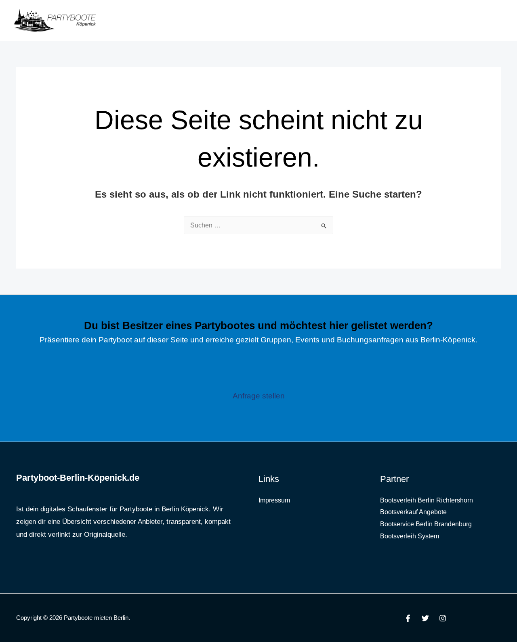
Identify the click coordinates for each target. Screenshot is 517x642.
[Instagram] (442, 618)
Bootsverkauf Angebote (413, 512)
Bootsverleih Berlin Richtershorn (426, 500)
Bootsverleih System (409, 536)
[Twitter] (425, 618)
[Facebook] (408, 618)
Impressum (274, 500)
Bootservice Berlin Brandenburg (426, 524)
